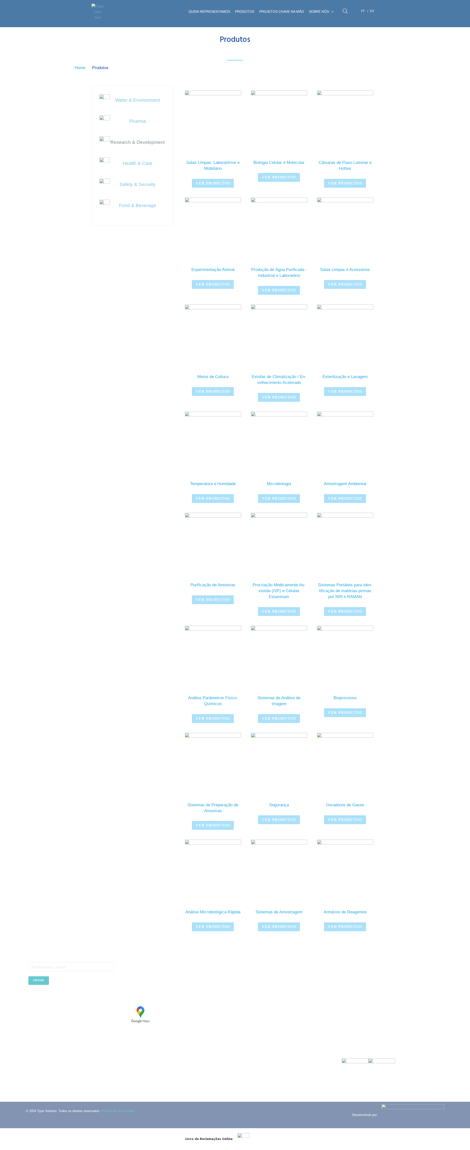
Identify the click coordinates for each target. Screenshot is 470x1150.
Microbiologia (279, 483)
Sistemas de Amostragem (279, 912)
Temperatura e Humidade (213, 483)
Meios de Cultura (212, 376)
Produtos (244, 11)
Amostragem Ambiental (345, 483)
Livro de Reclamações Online (209, 1139)
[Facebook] (32, 997)
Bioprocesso (345, 698)
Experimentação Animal (213, 269)
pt (363, 11)
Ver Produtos (213, 183)
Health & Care (137, 163)
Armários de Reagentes (345, 912)
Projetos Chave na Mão (281, 11)
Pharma (137, 121)
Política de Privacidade (117, 1111)
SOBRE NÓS (319, 11)
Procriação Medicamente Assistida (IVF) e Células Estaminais (279, 591)
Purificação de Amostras (212, 585)
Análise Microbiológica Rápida (212, 912)
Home (80, 67)
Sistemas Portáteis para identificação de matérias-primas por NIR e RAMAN (345, 591)
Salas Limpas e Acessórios (345, 269)
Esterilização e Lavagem (345, 376)
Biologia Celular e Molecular (279, 162)
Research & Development (137, 142)
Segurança (279, 805)
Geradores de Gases (345, 805)
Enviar (38, 980)
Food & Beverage (137, 205)
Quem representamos (209, 11)
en (372, 11)
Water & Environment (137, 100)
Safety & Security (137, 184)
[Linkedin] (44, 997)
